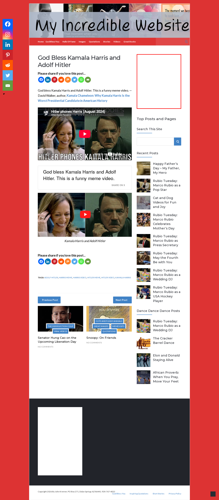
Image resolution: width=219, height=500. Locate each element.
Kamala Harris (123, 277)
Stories (106, 41)
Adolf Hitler (51, 277)
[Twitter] (75, 80)
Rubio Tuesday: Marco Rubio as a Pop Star (167, 185)
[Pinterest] (54, 80)
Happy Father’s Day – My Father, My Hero (166, 168)
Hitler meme (93, 277)
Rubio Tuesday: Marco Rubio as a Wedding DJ (167, 275)
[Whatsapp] (81, 80)
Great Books (130, 41)
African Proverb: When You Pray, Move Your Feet (166, 377)
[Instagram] (8, 34)
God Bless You (52, 41)
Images (82, 41)
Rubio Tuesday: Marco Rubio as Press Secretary (165, 240)
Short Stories (158, 494)
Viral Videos (60, 331)
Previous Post (50, 299)
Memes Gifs (118, 326)
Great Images (101, 326)
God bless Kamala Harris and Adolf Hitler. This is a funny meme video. (79, 175)
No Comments (45, 346)
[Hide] (4, 94)
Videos (116, 41)
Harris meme (65, 277)
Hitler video (107, 277)
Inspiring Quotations (139, 494)
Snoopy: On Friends (101, 337)
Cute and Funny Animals (109, 321)
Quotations (94, 41)
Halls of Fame (68, 41)
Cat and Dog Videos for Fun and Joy (164, 202)
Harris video (79, 277)
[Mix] (68, 80)
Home (41, 41)
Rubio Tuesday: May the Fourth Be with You (165, 257)
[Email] (88, 80)
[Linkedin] (48, 80)
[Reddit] (61, 80)
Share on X (118, 185)
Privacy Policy (175, 494)
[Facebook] (41, 80)
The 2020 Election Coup (60, 326)
